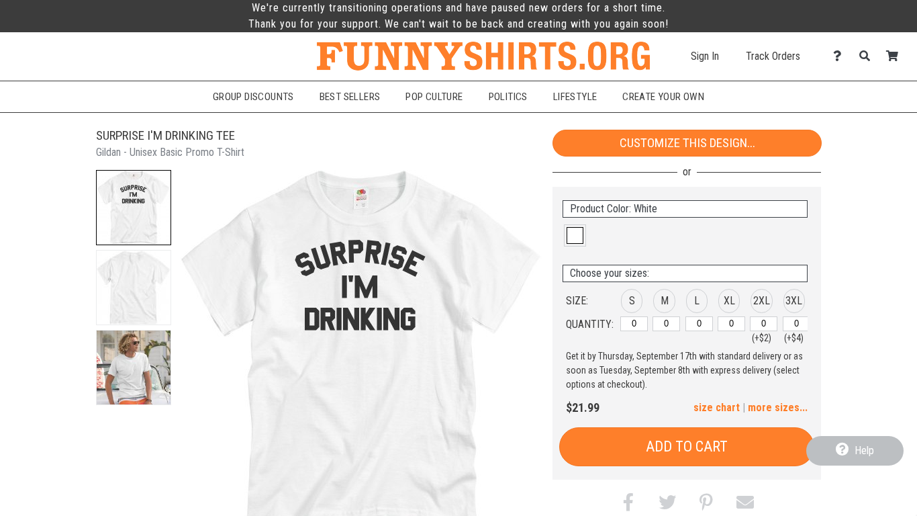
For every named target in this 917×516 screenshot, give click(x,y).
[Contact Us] (841, 56)
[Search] (868, 56)
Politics (508, 97)
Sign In (705, 56)
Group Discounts (253, 97)
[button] (134, 208)
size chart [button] (716, 407)
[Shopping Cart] (896, 56)
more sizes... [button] (778, 407)
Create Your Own (663, 97)
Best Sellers (350, 97)
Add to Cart (687, 446)
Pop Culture (434, 97)
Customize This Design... (687, 142)
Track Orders (773, 56)
